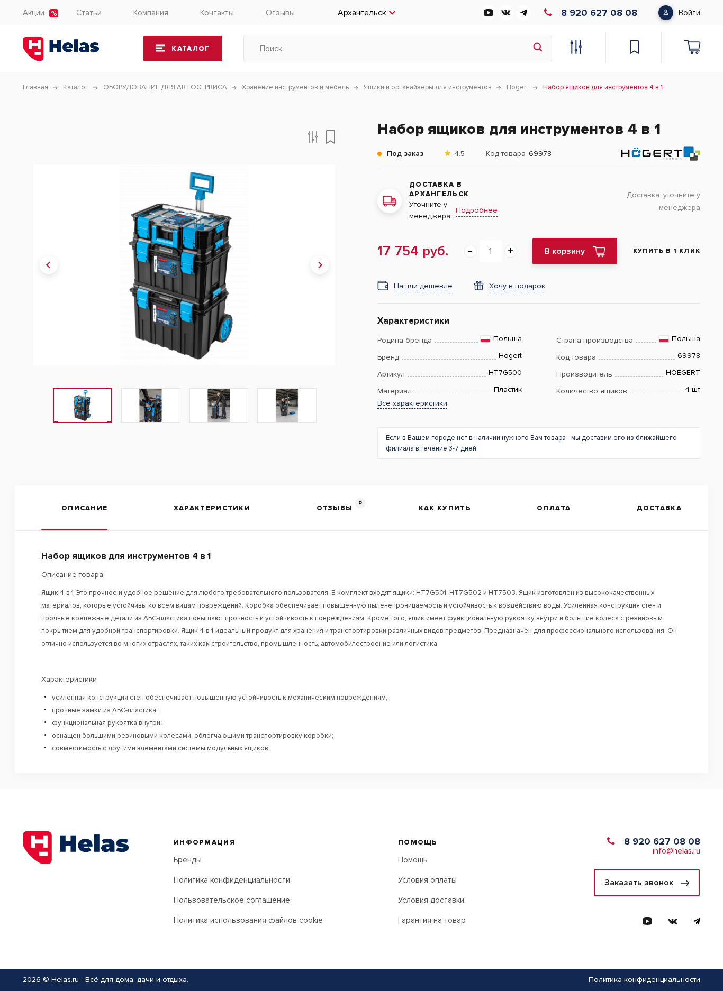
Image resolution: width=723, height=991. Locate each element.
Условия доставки (431, 900)
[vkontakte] (506, 12)
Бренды (188, 860)
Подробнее (477, 210)
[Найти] (537, 48)
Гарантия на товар (432, 920)
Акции (33, 12)
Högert (510, 356)
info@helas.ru (676, 851)
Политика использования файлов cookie (248, 920)
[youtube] (488, 12)
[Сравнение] (576, 49)
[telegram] (523, 12)
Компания (150, 12)
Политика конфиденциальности (232, 880)
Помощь (413, 860)
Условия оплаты (427, 880)
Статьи (89, 12)
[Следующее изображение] (320, 265)
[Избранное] (634, 49)
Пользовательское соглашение (232, 900)
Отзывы (280, 12)
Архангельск (362, 12)
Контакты (217, 12)
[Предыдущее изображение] (49, 265)
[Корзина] (692, 49)
